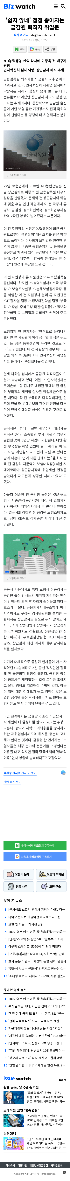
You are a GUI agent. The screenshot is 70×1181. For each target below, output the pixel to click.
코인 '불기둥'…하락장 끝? (25, 924)
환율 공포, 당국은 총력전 (21, 1087)
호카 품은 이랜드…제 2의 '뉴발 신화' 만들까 (37, 961)
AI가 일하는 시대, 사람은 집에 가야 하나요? (36, 1006)
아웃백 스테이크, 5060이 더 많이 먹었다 (34, 946)
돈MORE (10, 1133)
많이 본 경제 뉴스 (15, 989)
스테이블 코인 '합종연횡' (21, 1110)
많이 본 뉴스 (13, 900)
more (62, 1080)
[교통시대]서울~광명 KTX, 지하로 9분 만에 (36, 953)
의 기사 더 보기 (20, 773)
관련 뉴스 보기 (12, 782)
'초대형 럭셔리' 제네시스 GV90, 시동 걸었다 (37, 976)
